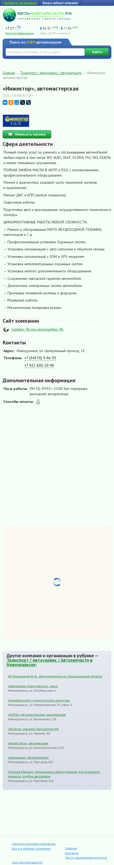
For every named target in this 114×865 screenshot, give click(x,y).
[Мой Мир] (16, 102)
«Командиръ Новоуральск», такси (33, 686)
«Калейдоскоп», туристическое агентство (39, 700)
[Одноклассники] (10, 102)
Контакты (71, 853)
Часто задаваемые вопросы (86, 857)
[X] (22, 102)
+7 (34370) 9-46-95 (40, 357)
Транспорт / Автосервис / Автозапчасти (51, 73)
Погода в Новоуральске (19, 33)
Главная (9, 73)
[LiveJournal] (28, 102)
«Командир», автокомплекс (28, 757)
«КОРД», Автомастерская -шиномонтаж (37, 715)
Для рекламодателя (27, 862)
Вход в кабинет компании (31, 848)
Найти (97, 52)
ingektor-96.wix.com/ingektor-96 (37, 329)
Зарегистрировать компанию (34, 844)
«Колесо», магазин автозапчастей (33, 729)
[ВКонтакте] (5, 102)
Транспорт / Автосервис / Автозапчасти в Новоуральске (50, 662)
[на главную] (37, 20)
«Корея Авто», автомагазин (28, 743)
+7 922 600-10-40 (39, 365)
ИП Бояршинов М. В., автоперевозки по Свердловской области (55, 676)
